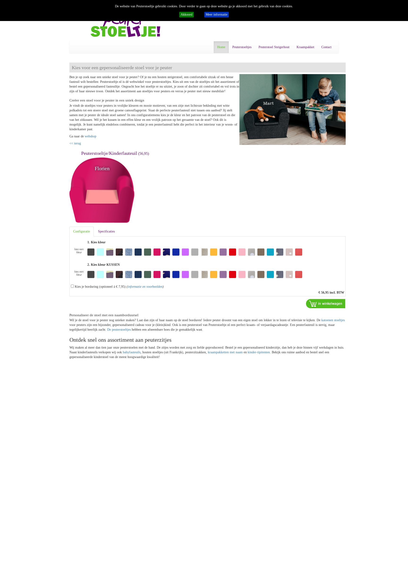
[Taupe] (260, 252)
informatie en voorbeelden (145, 286)
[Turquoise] (270, 252)
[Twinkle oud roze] (289, 252)
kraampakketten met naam (225, 352)
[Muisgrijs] (194, 252)
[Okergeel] (213, 252)
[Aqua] (100, 252)
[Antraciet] (90, 252)
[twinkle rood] (298, 252)
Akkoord (186, 14)
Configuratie (81, 231)
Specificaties (106, 231)
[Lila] (185, 252)
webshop (90, 136)
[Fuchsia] (157, 252)
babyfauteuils (131, 352)
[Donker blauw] (138, 252)
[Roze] (242, 252)
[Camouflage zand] (119, 252)
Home (221, 47)
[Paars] (223, 252)
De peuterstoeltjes (119, 329)
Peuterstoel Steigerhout (274, 47)
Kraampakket (305, 47)
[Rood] (232, 252)
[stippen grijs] (251, 252)
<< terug (75, 143)
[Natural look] (204, 252)
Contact (326, 47)
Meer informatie (216, 14)
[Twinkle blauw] (279, 252)
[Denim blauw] (128, 252)
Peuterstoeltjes (241, 47)
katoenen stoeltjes (333, 320)
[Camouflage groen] (109, 252)
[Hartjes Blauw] (166, 252)
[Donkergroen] (147, 252)
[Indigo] (175, 252)
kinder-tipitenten (259, 352)
